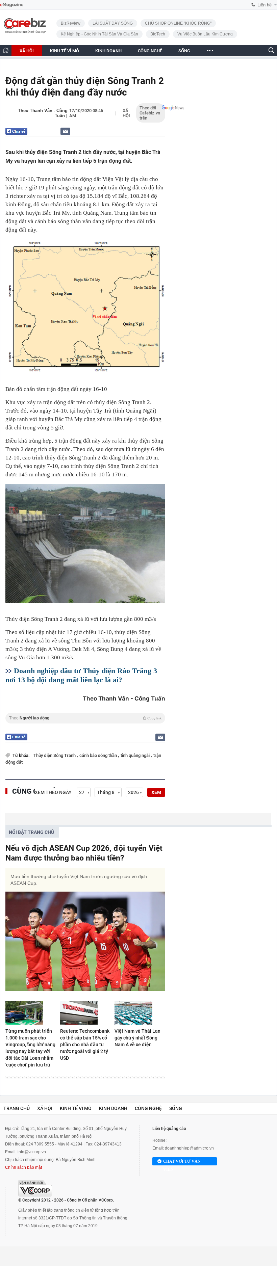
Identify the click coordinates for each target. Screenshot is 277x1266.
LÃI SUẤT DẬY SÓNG (113, 23)
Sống (175, 1108)
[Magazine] (11, 5)
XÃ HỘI (27, 50)
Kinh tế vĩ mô (76, 1108)
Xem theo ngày (53, 792)
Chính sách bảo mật (23, 1167)
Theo (85, 718)
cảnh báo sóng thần (98, 755)
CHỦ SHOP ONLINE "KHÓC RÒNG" (178, 23)
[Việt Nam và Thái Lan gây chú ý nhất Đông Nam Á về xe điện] (140, 1013)
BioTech (157, 34)
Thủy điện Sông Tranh (55, 755)
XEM (156, 792)
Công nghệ (148, 1108)
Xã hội (126, 113)
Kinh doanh (113, 1108)
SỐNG (184, 50)
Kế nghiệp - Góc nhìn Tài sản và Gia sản (99, 34)
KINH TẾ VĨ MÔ (64, 50)
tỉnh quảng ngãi (136, 755)
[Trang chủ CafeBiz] (6, 50)
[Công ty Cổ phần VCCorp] (35, 1188)
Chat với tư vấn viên (182, 1162)
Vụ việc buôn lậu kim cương (205, 34)
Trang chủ (16, 1108)
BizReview (70, 23)
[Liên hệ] (65, 131)
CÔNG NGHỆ (150, 50)
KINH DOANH (108, 50)
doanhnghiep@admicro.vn (189, 1148)
